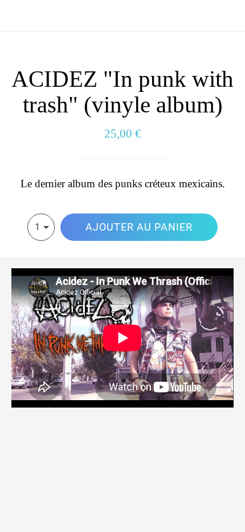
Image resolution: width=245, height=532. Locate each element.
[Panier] (229, 16)
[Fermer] (16, 16)
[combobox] (41, 227)
